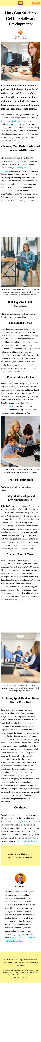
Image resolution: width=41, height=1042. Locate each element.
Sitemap (20, 965)
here (22, 934)
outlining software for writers (27, 841)
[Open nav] (3, 3)
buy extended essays (15, 120)
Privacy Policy (32, 962)
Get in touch (35, 2)
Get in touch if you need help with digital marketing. (20, 855)
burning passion (21, 821)
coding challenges (8, 406)
